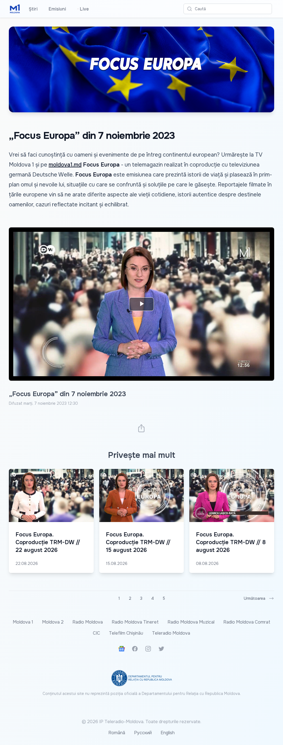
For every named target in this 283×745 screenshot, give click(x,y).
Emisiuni (57, 9)
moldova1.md (65, 164)
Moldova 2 (53, 622)
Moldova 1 (23, 622)
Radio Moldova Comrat (246, 622)
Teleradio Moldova (171, 633)
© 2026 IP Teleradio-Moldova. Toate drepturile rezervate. (141, 722)
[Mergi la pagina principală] (15, 8)
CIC (96, 633)
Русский (143, 733)
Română (116, 733)
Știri (33, 9)
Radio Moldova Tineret (135, 622)
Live (83, 9)
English (168, 733)
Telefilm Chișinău (126, 633)
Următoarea (254, 598)
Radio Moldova (87, 622)
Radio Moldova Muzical (190, 622)
